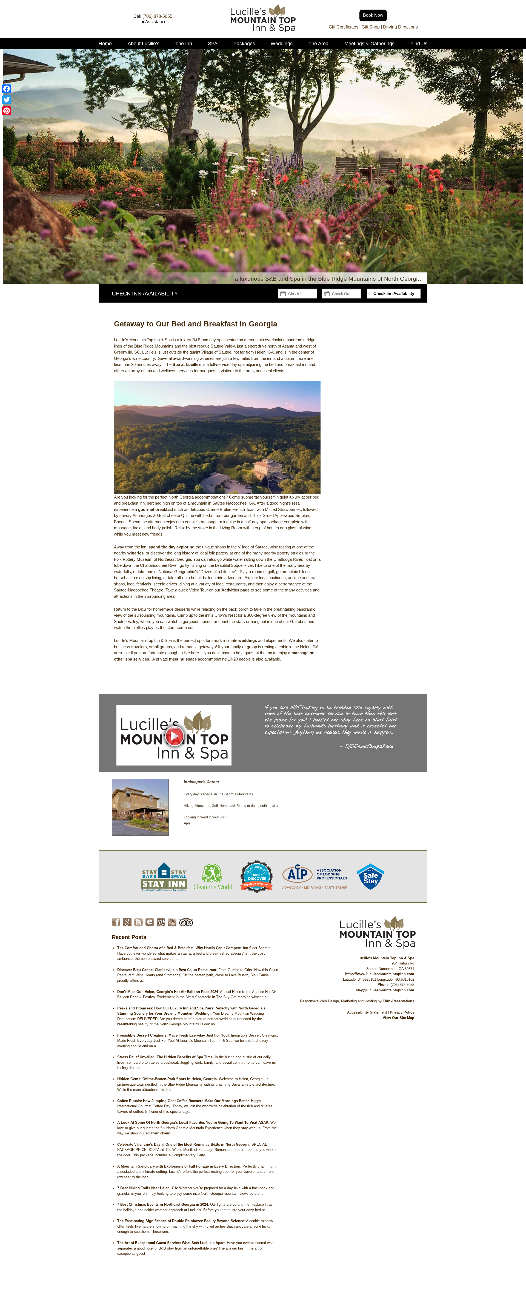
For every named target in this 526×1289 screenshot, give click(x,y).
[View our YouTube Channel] (172, 922)
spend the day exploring (171, 547)
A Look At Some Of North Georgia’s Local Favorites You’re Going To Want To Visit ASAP (192, 1122)
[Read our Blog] (161, 922)
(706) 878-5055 (157, 16)
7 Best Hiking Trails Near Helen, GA (147, 1188)
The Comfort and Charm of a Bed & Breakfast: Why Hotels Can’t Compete (179, 948)
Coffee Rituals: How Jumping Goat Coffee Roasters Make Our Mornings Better (183, 1101)
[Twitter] (6, 99)
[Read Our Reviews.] (127, 922)
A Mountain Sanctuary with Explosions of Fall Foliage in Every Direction (178, 1166)
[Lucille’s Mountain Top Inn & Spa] (263, 31)
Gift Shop (371, 27)
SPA (213, 43)
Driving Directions (400, 27)
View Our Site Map (398, 1018)
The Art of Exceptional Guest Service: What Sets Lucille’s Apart (171, 1243)
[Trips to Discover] (257, 876)
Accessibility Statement (367, 1012)
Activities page (235, 590)
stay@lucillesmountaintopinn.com (385, 990)
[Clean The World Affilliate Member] (213, 876)
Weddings (282, 43)
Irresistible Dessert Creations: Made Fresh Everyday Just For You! (173, 1035)
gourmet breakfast (155, 509)
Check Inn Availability (393, 293)
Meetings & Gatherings (369, 43)
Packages (244, 43)
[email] (149, 922)
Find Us (418, 43)
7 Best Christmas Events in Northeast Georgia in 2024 (162, 1204)
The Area (318, 43)
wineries (135, 553)
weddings (247, 640)
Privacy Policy (402, 1012)
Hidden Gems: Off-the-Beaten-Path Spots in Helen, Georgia (167, 1079)
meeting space (183, 659)
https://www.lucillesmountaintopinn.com (379, 974)
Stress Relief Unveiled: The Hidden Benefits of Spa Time (165, 1057)
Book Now (373, 15)
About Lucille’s (143, 43)
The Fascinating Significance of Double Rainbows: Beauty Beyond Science (180, 1221)
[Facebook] (6, 88)
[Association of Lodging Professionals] (314, 876)
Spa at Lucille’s (187, 364)
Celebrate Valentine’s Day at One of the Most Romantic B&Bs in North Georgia (183, 1144)
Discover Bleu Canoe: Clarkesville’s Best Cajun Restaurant (166, 970)
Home (105, 43)
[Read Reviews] (186, 922)
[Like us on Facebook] (116, 922)
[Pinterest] (6, 110)
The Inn (183, 43)
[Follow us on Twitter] (138, 922)
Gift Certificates (343, 27)
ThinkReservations (398, 1001)
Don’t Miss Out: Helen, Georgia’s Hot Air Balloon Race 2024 (167, 992)
